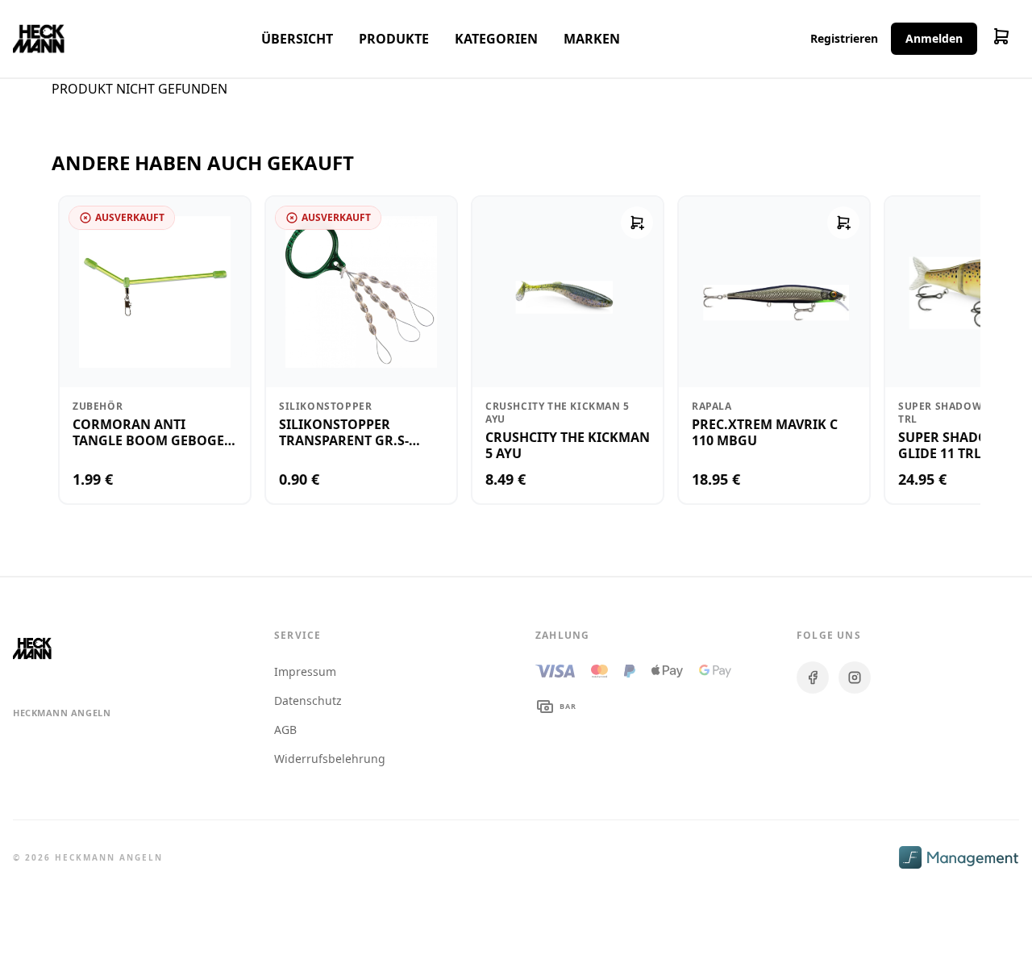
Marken (592, 39)
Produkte (394, 39)
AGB (285, 729)
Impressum (305, 671)
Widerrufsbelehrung (329, 758)
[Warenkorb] (1001, 38)
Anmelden (934, 38)
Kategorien (496, 39)
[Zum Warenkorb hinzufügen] (637, 222)
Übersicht (297, 39)
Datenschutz (308, 700)
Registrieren (844, 38)
